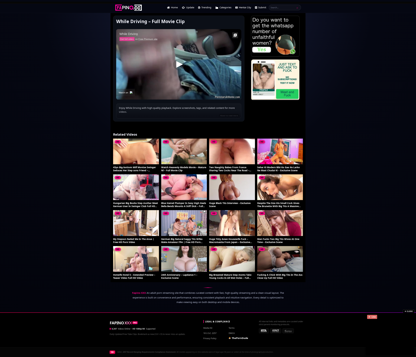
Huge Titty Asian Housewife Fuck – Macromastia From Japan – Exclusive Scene (229, 241)
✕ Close (409, 311)
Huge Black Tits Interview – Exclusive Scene (230, 205)
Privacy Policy (209, 338)
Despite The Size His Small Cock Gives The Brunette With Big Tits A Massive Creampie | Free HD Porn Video (278, 205)
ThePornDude (240, 338)
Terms (231, 327)
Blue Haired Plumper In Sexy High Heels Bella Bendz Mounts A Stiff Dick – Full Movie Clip (183, 205)
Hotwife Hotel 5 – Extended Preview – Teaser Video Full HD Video (134, 276)
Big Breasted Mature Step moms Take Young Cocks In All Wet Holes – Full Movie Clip (230, 276)
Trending (206, 7)
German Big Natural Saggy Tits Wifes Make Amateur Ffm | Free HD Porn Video (181, 241)
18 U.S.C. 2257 (209, 333)
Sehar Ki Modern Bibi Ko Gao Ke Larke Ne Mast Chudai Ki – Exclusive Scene (278, 169)
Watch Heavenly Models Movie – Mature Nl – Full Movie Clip (183, 169)
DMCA (232, 333)
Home (174, 7)
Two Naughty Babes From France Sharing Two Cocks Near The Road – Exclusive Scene (229, 169)
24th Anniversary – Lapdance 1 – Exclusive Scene (179, 276)
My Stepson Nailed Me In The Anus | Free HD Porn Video (133, 241)
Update (190, 7)
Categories (225, 7)
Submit (262, 7)
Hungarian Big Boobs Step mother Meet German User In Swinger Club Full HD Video (135, 205)
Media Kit (207, 327)
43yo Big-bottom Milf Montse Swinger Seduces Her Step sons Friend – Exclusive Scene (134, 169)
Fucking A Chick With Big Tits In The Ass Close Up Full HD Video (279, 276)
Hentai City (245, 7)
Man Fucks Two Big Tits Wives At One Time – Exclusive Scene (278, 241)
